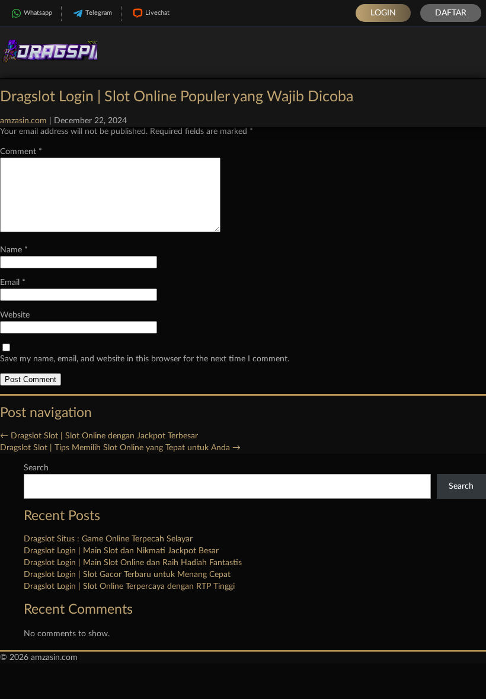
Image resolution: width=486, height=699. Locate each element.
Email (12, 282)
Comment (21, 152)
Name (14, 250)
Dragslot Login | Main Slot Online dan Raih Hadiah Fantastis (133, 563)
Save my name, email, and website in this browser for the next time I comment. (144, 359)
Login (383, 13)
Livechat (157, 12)
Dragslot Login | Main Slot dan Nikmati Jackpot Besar (121, 551)
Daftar (450, 13)
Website (15, 315)
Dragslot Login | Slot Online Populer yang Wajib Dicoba (176, 96)
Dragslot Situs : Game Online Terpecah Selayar (108, 539)
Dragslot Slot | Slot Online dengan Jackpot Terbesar (99, 436)
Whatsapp (38, 12)
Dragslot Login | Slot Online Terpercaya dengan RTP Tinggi (129, 586)
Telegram (98, 12)
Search (36, 468)
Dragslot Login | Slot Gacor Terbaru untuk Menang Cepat (127, 574)
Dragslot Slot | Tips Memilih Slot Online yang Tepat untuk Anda (120, 448)
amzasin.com (23, 121)
